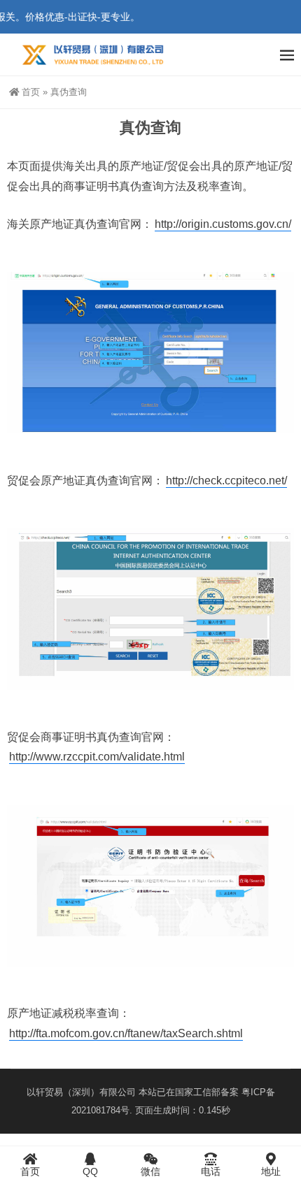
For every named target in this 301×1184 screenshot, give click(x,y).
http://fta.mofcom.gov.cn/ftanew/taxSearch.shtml (126, 1033)
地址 (271, 1171)
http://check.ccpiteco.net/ (226, 480)
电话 (210, 1171)
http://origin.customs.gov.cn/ (223, 224)
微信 (150, 1171)
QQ (90, 1171)
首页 (31, 92)
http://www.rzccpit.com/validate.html (97, 757)
